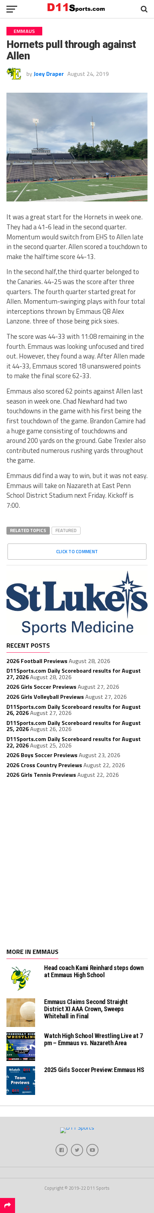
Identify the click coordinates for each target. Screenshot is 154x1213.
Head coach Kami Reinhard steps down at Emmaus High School (93, 971)
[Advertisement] (77, 864)
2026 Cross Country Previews (44, 765)
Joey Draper (49, 73)
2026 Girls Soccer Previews (41, 686)
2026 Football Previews (36, 661)
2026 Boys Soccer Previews (41, 755)
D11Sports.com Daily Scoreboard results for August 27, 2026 (73, 673)
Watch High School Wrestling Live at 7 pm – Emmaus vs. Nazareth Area (93, 1039)
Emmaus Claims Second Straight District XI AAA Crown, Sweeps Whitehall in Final (85, 1009)
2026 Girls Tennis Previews (41, 774)
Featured (66, 530)
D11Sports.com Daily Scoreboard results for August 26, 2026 (73, 709)
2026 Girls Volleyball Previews (45, 696)
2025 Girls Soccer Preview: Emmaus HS (94, 1069)
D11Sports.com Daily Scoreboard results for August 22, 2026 (73, 742)
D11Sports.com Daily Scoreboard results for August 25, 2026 (73, 726)
